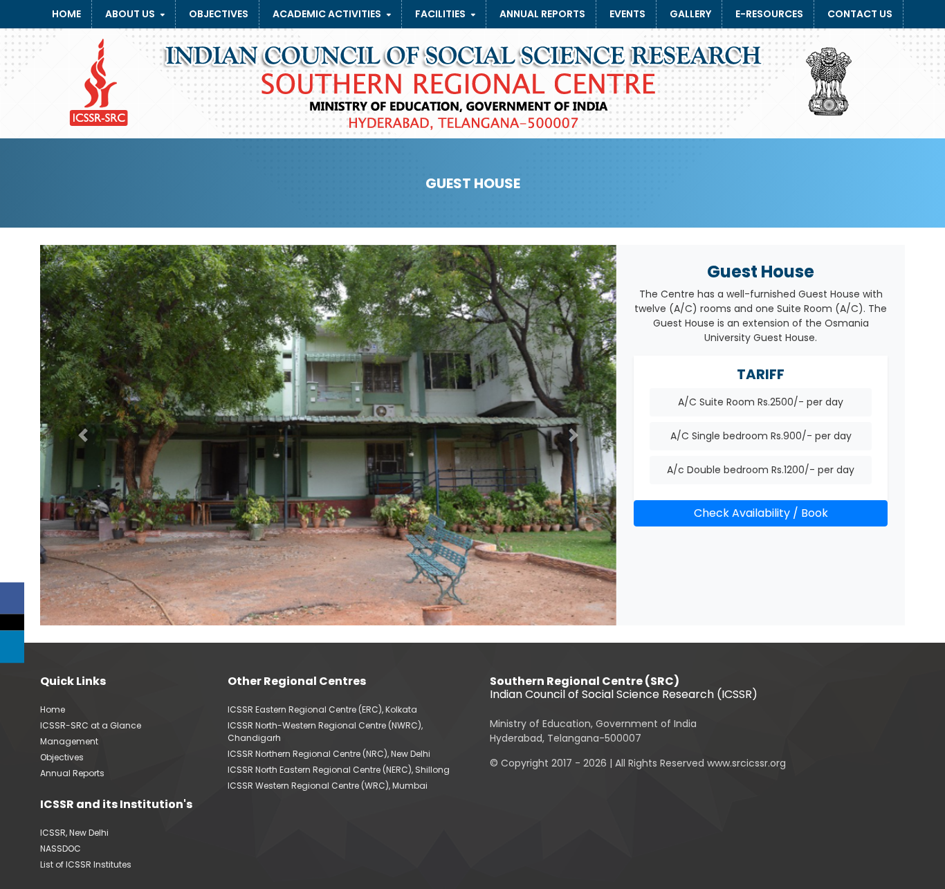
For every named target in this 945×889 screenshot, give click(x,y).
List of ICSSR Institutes (85, 864)
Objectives (218, 14)
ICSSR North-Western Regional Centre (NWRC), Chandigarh (325, 732)
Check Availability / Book (761, 513)
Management (69, 741)
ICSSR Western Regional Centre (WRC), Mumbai (328, 785)
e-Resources (769, 14)
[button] (83, 435)
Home (66, 14)
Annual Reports (542, 14)
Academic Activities (327, 14)
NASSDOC (60, 848)
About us (130, 14)
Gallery (690, 14)
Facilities (440, 14)
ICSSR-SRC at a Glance (90, 725)
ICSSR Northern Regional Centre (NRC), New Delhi (329, 754)
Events (627, 14)
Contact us (859, 14)
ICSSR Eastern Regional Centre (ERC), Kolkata (322, 709)
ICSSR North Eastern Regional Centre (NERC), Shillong (339, 770)
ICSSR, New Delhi (74, 832)
